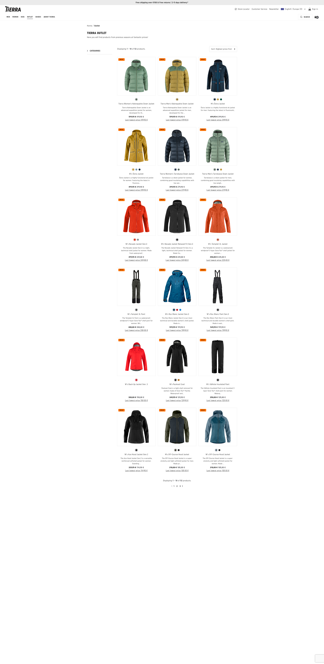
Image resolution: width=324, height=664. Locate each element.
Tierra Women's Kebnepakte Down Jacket (136, 103)
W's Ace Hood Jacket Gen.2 (136, 454)
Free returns (164, 2)
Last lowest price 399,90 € (218, 120)
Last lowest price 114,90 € (136, 470)
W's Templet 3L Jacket (218, 244)
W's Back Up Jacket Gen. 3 (136, 384)
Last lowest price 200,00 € (136, 330)
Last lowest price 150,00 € (136, 400)
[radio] (136, 99)
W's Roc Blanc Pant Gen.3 (218, 314)
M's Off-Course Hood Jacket (177, 454)
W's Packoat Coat (177, 384)
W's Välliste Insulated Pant (217, 384)
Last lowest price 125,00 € (218, 400)
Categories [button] (95, 51)
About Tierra (49, 17)
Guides (38, 17)
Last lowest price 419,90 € (136, 120)
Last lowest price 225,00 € (217, 260)
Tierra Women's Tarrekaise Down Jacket (177, 174)
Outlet (30, 17)
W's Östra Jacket (136, 174)
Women (15, 17)
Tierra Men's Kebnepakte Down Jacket (177, 103)
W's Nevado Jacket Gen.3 (136, 244)
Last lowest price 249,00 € (136, 260)
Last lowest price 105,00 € (177, 470)
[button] (316, 17)
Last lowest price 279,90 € (177, 190)
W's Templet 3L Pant (136, 314)
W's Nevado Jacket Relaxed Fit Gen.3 (177, 244)
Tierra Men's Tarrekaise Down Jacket (218, 174)
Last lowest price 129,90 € (177, 400)
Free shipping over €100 (146, 2)
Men (8, 17)
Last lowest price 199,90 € (177, 330)
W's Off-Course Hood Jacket (218, 454)
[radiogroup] (136, 99)
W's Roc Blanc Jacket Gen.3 (177, 314)
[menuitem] (8, 16)
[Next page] (183, 486)
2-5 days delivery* (180, 2)
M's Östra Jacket (218, 103)
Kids (23, 17)
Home (89, 26)
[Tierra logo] (13, 9)
